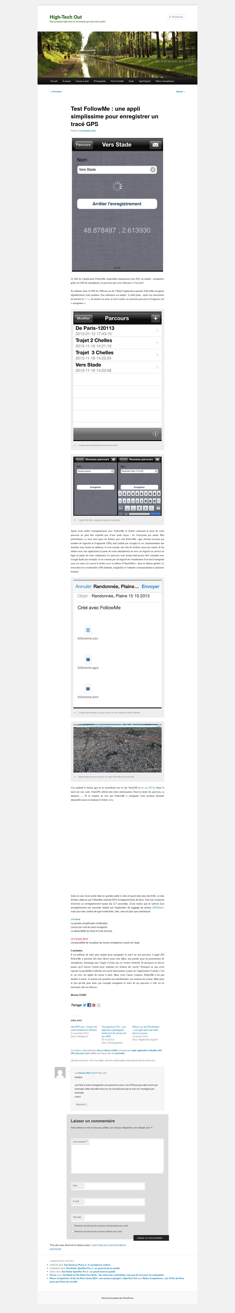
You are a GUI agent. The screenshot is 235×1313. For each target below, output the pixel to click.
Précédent (56, 91)
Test (99, 1050)
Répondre (81, 1104)
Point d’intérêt (117, 81)
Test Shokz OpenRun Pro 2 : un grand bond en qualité (93, 1268)
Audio (131, 81)
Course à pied (82, 81)
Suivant (180, 91)
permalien (120, 1053)
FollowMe (152, 1050)
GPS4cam (158, 907)
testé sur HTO (146, 787)
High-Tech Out (66, 16)
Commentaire (80, 1141)
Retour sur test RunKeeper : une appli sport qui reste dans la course (146, 1030)
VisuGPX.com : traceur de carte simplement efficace (84, 1028)
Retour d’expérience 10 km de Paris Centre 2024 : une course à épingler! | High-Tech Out (93, 1278)
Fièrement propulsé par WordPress (117, 1298)
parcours (80, 1053)
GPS (160, 1050)
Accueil (54, 81)
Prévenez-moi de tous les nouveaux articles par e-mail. (98, 1231)
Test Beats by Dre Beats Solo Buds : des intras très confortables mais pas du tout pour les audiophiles (113, 1274)
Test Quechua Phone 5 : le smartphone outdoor (87, 1264)
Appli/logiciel (145, 81)
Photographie (100, 81)
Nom (75, 1185)
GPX (73, 1053)
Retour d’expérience (165, 81)
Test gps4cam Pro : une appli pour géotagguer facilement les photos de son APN (114, 1031)
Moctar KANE (111, 1050)
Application (142, 1050)
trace (87, 1053)
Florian (53, 1274)
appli (134, 1050)
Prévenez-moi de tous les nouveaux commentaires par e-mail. (101, 1225)
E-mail (76, 1201)
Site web (77, 1216)
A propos (67, 81)
